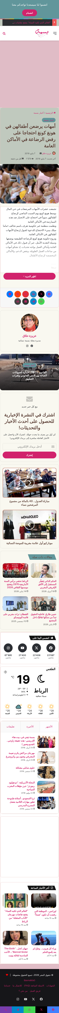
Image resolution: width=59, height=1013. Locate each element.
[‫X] (41, 294)
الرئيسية (49, 112)
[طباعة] (17, 301)
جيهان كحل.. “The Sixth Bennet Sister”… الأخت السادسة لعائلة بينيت (16, 952)
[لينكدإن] (33, 294)
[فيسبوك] (49, 294)
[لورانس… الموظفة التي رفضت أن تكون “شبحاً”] (43, 900)
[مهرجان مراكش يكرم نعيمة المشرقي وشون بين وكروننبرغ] (46, 757)
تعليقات (10, 726)
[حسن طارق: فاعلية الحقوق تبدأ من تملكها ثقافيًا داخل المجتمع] (43, 603)
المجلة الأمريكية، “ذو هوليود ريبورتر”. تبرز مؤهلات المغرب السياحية (21, 786)
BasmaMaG (29, 980)
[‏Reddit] (17, 294)
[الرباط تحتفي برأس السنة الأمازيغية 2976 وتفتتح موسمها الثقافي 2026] (15, 570)
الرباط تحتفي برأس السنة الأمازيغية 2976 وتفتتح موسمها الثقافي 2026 (16, 584)
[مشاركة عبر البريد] (25, 301)
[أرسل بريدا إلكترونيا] (41, 153)
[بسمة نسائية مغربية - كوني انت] (42, 33)
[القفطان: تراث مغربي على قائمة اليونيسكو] (15, 603)
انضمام (29, 12)
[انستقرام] (27, 346)
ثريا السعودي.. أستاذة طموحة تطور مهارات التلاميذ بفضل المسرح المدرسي (21, 802)
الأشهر (49, 726)
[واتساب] (41, 301)
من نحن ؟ (23, 991)
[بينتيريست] (25, 294)
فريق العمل (35, 991)
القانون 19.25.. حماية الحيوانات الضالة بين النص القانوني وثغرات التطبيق (29, 375)
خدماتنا (7, 985)
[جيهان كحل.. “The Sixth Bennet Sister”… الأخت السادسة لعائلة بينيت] (15, 938)
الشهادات (50, 985)
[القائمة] (55, 34)
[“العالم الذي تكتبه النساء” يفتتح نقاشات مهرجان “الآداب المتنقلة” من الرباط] (15, 900)
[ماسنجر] (10, 294)
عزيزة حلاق (46, 153)
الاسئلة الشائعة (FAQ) (34, 985)
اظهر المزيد (30, 276)
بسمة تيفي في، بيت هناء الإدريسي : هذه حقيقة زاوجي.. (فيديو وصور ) (21, 740)
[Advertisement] (29, 73)
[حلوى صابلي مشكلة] (46, 772)
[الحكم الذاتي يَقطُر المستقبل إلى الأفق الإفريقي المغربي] (43, 570)
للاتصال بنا (17, 985)
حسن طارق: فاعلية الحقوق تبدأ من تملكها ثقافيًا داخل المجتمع (43, 617)
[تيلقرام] (33, 301)
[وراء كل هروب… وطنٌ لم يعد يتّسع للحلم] (43, 938)
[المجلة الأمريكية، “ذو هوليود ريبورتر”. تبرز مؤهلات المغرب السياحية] (46, 787)
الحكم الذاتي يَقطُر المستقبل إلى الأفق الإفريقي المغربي (47, 584)
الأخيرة (30, 726)
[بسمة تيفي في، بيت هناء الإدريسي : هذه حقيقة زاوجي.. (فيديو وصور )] (46, 742)
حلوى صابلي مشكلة (25, 767)
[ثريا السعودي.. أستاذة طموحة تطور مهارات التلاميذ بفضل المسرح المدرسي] (46, 803)
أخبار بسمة (39, 112)
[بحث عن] (4, 34)
